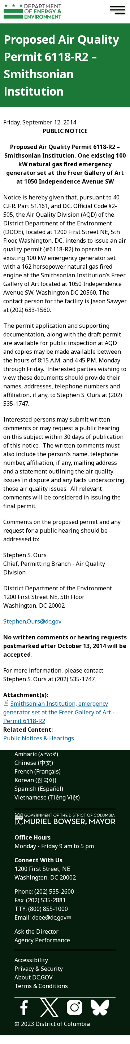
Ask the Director (36, 931)
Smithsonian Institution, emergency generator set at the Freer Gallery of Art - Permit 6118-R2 (58, 712)
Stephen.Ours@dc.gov (32, 621)
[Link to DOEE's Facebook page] (27, 1008)
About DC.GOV (33, 977)
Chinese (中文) (33, 763)
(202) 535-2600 (54, 891)
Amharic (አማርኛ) (36, 754)
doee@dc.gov (49, 917)
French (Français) (37, 771)
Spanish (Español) (38, 789)
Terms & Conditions (41, 986)
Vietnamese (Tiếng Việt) (47, 797)
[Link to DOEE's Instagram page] (77, 1008)
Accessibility (31, 960)
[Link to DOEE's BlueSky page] (103, 1008)
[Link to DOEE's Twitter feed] (52, 1008)
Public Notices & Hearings (38, 738)
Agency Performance (42, 940)
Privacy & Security (38, 969)
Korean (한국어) (35, 780)
